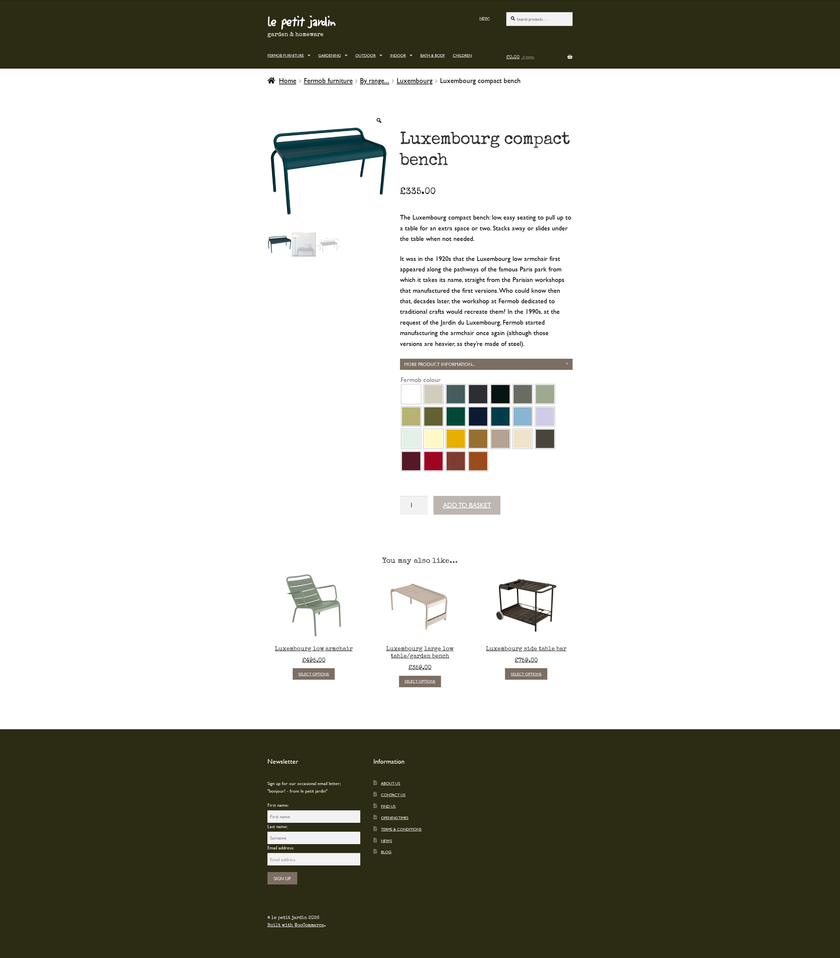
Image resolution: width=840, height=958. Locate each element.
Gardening (329, 55)
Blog (386, 852)
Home (287, 80)
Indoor (398, 55)
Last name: (277, 826)
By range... (374, 80)
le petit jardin (301, 21)
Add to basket (467, 505)
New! (484, 18)
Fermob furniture (285, 55)
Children (462, 55)
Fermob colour (421, 379)
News (386, 840)
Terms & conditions (401, 829)
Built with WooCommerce (295, 925)
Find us (388, 806)
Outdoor (365, 55)
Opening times (395, 817)
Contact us (393, 795)
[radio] (411, 394)
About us (390, 783)
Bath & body (432, 55)
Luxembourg (414, 80)
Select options (313, 674)
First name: (277, 804)
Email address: (280, 847)
